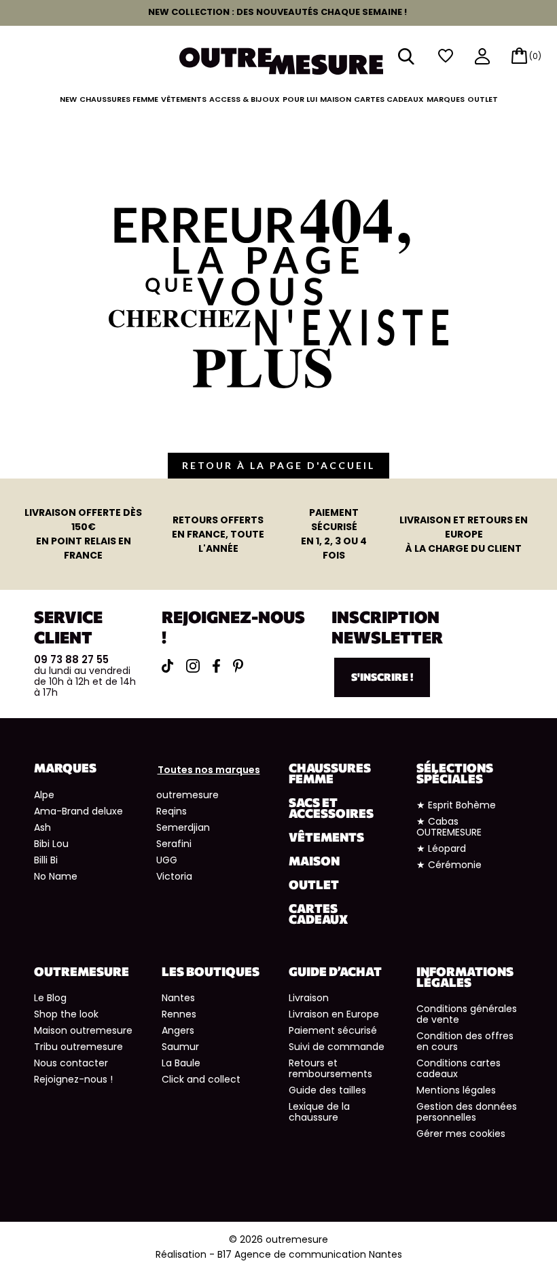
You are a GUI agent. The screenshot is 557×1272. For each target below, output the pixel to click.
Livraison (309, 998)
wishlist (445, 56)
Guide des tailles (327, 1090)
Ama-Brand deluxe (78, 811)
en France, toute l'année (218, 534)
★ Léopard (441, 848)
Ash (42, 827)
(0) (535, 56)
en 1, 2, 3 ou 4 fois (334, 534)
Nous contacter (71, 1063)
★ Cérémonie (449, 865)
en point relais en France (83, 534)
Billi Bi (46, 860)
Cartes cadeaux (389, 99)
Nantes (178, 998)
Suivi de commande (336, 1046)
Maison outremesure (83, 1030)
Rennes (179, 1014)
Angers (178, 1030)
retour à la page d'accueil (278, 465)
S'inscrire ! (382, 677)
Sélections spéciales (454, 773)
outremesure (187, 795)
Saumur (180, 1046)
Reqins (171, 811)
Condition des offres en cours (465, 1041)
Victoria (174, 876)
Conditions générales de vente (466, 1014)
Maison (335, 99)
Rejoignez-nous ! (73, 1079)
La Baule (181, 1063)
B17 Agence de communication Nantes (309, 1254)
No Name (55, 876)
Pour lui (300, 99)
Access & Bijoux (244, 99)
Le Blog (50, 998)
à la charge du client (463, 534)
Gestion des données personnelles (466, 1112)
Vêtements (183, 99)
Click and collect (201, 1079)
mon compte (482, 57)
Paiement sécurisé (333, 1030)
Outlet (482, 99)
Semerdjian (183, 827)
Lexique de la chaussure (319, 1112)
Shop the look (66, 1014)
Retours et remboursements (330, 1068)
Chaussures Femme (118, 99)
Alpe (44, 795)
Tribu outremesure (78, 1046)
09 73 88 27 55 (71, 659)
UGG (166, 860)
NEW (68, 99)
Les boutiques (210, 971)
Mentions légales (456, 1090)
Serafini (174, 843)
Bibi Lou (51, 843)
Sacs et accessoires (331, 808)
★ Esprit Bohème (456, 805)
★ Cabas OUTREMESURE (449, 827)
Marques (446, 99)
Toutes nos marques (209, 770)
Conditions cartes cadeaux (458, 1068)
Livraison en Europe (334, 1014)
